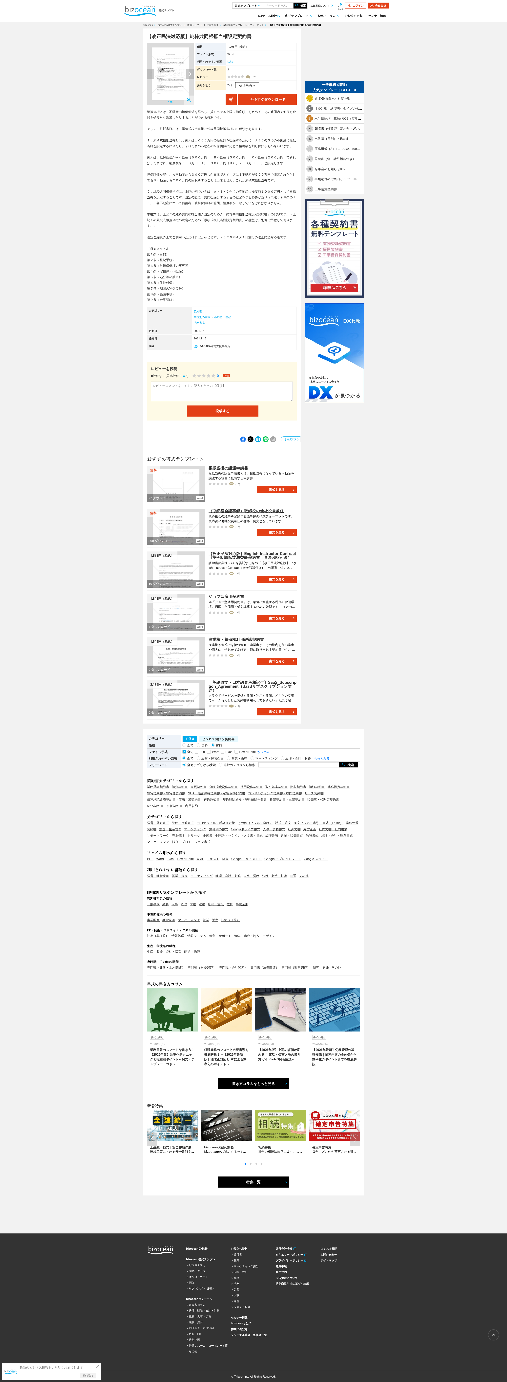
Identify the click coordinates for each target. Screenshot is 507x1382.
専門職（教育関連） (296, 967)
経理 (184, 904)
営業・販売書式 (292, 835)
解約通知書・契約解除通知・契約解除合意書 (235, 799)
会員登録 (380, 6)
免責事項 (281, 1266)
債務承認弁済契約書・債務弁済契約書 (174, 799)
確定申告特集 (321, 1147)
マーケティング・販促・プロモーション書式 (178, 841)
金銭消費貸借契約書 (223, 786)
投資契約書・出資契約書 (287, 799)
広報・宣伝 (216, 904)
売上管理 (178, 835)
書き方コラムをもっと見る (253, 1084)
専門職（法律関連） (264, 967)
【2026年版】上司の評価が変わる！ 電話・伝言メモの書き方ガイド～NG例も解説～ (279, 1054)
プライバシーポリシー (290, 1260)
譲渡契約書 (317, 786)
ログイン (358, 6)
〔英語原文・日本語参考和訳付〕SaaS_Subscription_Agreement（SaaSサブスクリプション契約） (252, 686)
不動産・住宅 (222, 317)
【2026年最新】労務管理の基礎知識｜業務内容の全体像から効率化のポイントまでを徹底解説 (334, 1056)
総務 (165, 904)
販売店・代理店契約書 (323, 799)
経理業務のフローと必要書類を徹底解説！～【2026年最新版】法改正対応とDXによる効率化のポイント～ (226, 1056)
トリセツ (193, 835)
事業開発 (153, 920)
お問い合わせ (328, 1254)
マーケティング (195, 829)
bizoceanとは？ (241, 1323)
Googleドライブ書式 (245, 829)
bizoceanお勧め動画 (219, 1147)
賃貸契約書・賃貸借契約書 (166, 793)
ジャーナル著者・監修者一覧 (249, 1335)
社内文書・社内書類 (333, 829)
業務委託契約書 (158, 786)
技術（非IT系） (158, 935)
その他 (304, 875)
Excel (170, 858)
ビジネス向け (211, 25)
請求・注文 (283, 822)
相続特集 (264, 1147)
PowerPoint (185, 858)
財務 (193, 904)
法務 (230, 61)
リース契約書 (314, 793)
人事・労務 (251, 875)
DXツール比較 (267, 16)
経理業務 (271, 835)
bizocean (148, 25)
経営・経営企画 (158, 875)
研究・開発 (321, 967)
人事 (175, 904)
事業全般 (242, 904)
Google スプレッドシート (282, 858)
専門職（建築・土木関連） (166, 967)
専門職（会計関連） (233, 967)
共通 (293, 875)
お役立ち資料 (354, 16)
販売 (215, 920)
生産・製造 (155, 951)
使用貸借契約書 (251, 786)
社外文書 (294, 829)
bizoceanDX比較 (197, 1248)
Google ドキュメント (246, 858)
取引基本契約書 (276, 786)
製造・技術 (279, 875)
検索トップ (193, 25)
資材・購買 (173, 951)
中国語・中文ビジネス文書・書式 (239, 835)
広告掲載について (320, 5)
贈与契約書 (298, 786)
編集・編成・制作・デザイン (254, 935)
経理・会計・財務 (228, 875)
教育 (230, 904)
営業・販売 (180, 875)
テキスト (213, 858)
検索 (303, 5)
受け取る (88, 1375)
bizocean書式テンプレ (170, 25)
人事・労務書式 (274, 829)
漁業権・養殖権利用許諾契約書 (236, 639)
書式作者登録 (239, 1329)
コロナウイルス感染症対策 (216, 822)
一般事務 (153, 904)
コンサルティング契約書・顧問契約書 (275, 793)
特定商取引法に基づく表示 (292, 1283)
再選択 (190, 738)
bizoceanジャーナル (199, 1299)
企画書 (207, 835)
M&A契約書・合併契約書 (164, 805)
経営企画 (309, 829)
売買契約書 (198, 786)
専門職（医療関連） (202, 967)
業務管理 (352, 822)
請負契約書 (180, 786)
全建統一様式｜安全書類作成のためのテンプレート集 (188, 1147)
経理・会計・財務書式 (337, 835)
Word (160, 858)
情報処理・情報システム (189, 935)
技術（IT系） (230, 920)
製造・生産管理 (170, 829)
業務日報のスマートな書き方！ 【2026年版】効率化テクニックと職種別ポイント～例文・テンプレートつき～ (172, 1056)
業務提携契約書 (339, 786)
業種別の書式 (202, 317)
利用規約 (191, 805)
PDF (150, 858)
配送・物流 (192, 951)
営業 (206, 920)
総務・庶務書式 (183, 822)
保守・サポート (220, 935)
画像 (225, 858)
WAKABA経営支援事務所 (214, 346)
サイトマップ (328, 1260)
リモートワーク (158, 835)
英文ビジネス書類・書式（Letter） (318, 822)
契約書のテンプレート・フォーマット (244, 25)
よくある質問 (328, 1248)
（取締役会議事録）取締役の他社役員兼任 (246, 510)
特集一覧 (253, 1182)
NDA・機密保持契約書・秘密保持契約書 (216, 793)
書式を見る (277, 489)
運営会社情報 (284, 1248)
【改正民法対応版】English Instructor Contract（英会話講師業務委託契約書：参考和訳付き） (252, 555)
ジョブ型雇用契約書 (226, 596)
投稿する (222, 411)
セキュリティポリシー (290, 1254)
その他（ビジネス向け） (255, 822)
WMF (200, 858)
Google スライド (316, 858)
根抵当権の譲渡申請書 (228, 468)
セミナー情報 (377, 16)
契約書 (198, 311)
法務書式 (199, 323)
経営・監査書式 (158, 822)
